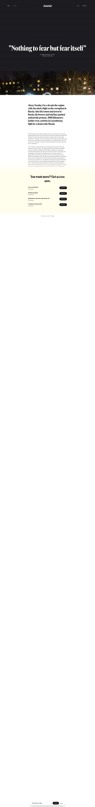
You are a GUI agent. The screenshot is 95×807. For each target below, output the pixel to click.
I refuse (61, 803)
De (13, 5)
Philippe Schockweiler (45, 54)
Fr (16, 5)
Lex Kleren (53, 54)
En (15, 5)
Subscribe (84, 5)
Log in (78, 5)
